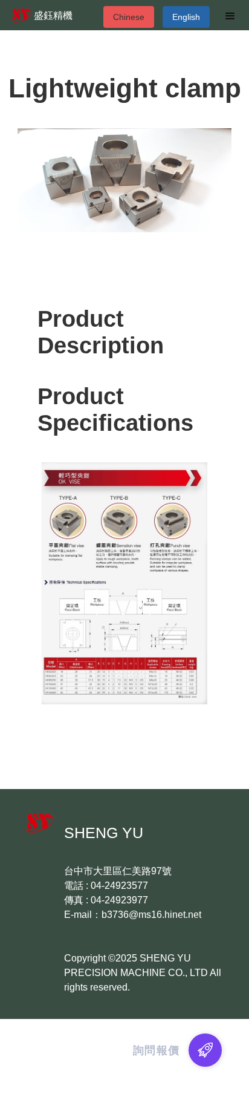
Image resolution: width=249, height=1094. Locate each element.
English (186, 17)
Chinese (128, 17)
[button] (230, 17)
